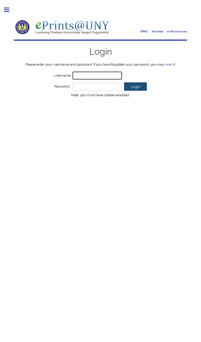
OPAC (144, 31)
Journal (157, 31)
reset (168, 64)
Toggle (9, 10)
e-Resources (177, 31)
